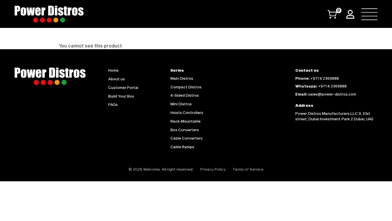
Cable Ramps (182, 146)
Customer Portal (123, 87)
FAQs (113, 104)
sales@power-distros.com (332, 94)
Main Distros (181, 78)
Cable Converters (186, 138)
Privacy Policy (213, 169)
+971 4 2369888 (325, 78)
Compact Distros (185, 87)
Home (113, 70)
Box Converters (184, 129)
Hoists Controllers (186, 112)
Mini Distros (181, 104)
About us (116, 79)
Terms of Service (247, 169)
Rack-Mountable (185, 121)
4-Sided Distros (184, 95)
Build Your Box (121, 96)
